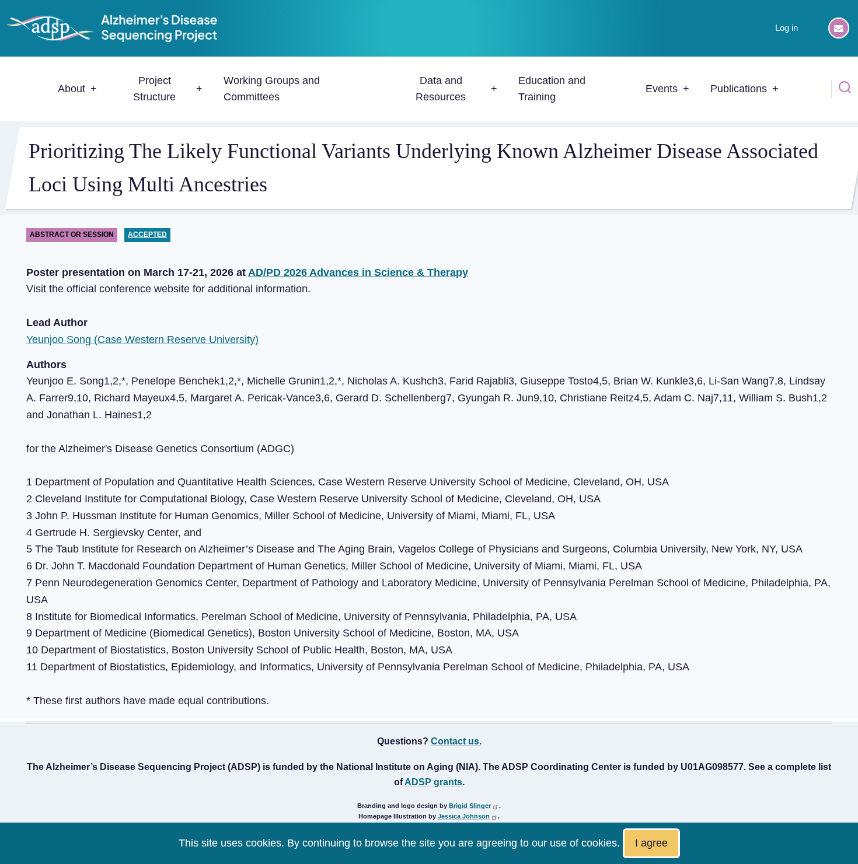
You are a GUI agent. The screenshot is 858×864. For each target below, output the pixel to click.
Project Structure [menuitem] (154, 89)
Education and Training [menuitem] (551, 89)
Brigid (470, 805)
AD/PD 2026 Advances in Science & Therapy (358, 272)
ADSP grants (433, 781)
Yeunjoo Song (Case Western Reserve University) (142, 339)
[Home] (116, 27)
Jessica (464, 816)
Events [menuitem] (662, 89)
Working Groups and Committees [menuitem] (272, 89)
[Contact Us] (838, 28)
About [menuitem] (71, 89)
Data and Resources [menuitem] (441, 89)
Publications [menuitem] (738, 89)
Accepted (147, 234)
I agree (651, 843)
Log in (786, 28)
